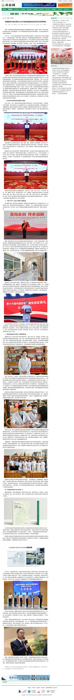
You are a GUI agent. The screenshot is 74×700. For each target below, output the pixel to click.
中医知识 (60, 9)
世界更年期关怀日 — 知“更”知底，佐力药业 (60, 20)
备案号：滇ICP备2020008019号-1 (45, 694)
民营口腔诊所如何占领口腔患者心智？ (59, 81)
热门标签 (65, 1)
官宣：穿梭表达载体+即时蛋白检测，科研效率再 (61, 40)
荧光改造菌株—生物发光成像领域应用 (59, 82)
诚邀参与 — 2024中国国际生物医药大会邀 (60, 75)
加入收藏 (70, 1)
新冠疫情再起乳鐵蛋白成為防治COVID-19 (60, 91)
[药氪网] (9, 5)
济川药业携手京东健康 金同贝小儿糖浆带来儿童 (61, 44)
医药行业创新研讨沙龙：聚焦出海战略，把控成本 (61, 36)
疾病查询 (29, 9)
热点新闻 (16, 9)
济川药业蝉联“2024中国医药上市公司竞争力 (60, 35)
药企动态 (48, 9)
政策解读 (54, 9)
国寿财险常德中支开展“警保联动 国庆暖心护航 (61, 33)
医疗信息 (66, 9)
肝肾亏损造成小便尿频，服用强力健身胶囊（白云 (61, 77)
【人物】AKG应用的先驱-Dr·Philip (59, 22)
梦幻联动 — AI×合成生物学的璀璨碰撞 (59, 93)
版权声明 (38, 687)
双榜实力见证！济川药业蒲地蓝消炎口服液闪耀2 (61, 90)
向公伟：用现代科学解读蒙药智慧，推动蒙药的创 (61, 26)
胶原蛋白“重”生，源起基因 (57, 86)
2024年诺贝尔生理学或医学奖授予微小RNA (60, 31)
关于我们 (33, 687)
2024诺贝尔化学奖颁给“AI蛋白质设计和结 (60, 29)
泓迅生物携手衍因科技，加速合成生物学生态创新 (61, 84)
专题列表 (60, 1)
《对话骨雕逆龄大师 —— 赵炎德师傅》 (59, 73)
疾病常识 (41, 9)
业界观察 (35, 9)
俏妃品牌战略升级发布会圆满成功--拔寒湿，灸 (61, 68)
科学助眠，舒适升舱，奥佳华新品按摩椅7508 (61, 70)
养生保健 (23, 9)
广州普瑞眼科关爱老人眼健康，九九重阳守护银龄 (61, 24)
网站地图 (43, 687)
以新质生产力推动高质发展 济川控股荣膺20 (60, 72)
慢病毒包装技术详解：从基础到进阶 (59, 38)
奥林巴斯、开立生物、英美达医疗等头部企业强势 (61, 88)
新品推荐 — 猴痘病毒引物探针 (58, 42)
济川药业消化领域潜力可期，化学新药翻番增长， (61, 45)
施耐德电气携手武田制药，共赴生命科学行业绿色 (61, 79)
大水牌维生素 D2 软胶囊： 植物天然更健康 (60, 27)
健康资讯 (10, 9)
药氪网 (3, 1)
